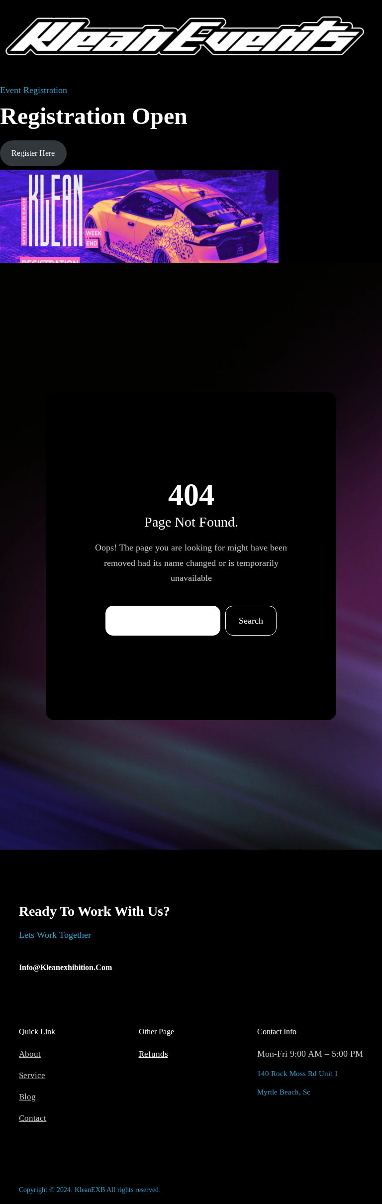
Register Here (33, 153)
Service (32, 1075)
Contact (32, 1118)
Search (251, 621)
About (30, 1054)
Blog (27, 1096)
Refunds (153, 1054)
